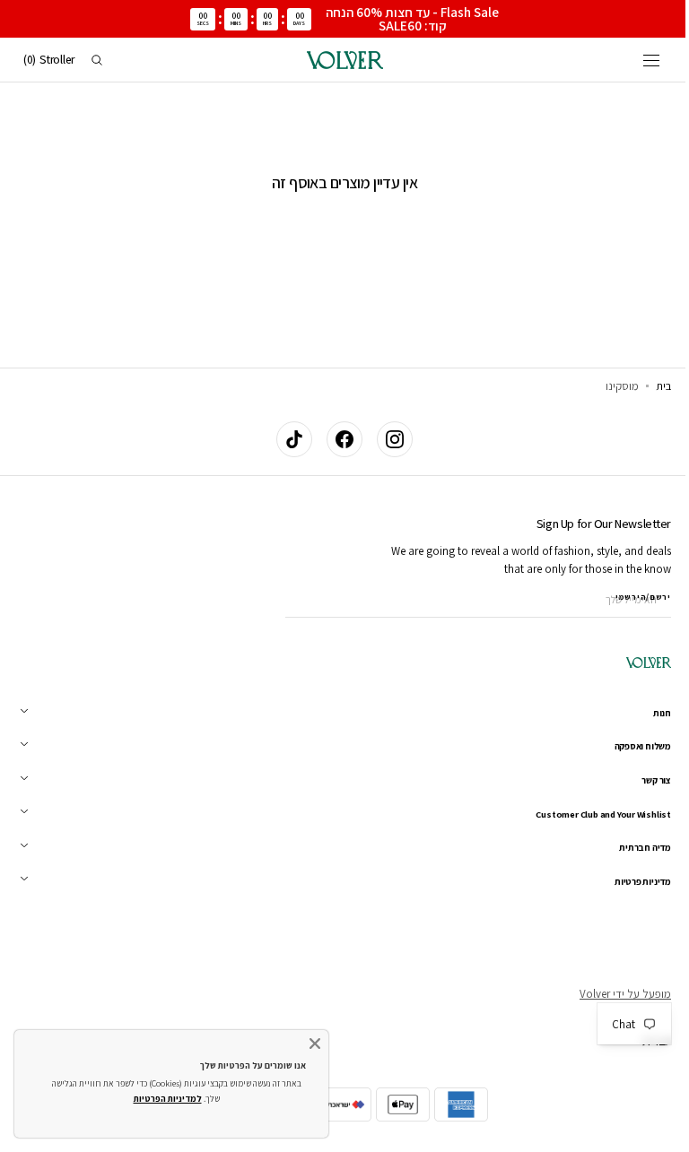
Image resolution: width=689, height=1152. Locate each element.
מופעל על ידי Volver (612, 993)
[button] (638, 60)
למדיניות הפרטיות (168, 1098)
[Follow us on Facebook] (338, 439)
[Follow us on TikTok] (288, 439)
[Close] (315, 1043)
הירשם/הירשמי (630, 597)
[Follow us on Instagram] (388, 439)
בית (650, 386)
